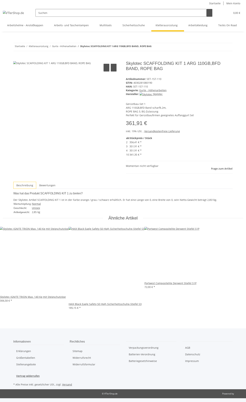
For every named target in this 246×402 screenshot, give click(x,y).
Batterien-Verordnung (142, 354)
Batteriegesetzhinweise (143, 361)
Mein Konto (233, 3)
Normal (36, 203)
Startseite (215, 3)
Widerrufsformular (84, 364)
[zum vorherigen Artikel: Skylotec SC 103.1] (161, 47)
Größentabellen (25, 357)
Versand (67, 384)
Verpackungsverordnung (143, 347)
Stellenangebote (26, 364)
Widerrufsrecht (82, 357)
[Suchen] (209, 13)
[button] (221, 13)
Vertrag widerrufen (28, 376)
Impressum (192, 361)
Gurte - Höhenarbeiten (153, 90)
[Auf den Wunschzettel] (114, 67)
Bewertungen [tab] (47, 185)
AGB (187, 347)
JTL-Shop (238, 393)
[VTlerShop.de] (13, 13)
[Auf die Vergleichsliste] (106, 67)
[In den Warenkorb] (16, 59)
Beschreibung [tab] (24, 185)
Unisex (36, 208)
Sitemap (77, 351)
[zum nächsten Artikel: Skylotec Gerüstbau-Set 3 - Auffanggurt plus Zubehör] (154, 47)
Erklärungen (23, 351)
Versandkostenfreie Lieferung (162, 131)
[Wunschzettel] (227, 13)
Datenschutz (192, 354)
